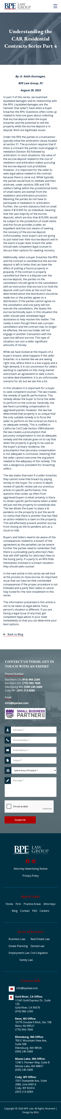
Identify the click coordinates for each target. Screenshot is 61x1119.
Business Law (17, 939)
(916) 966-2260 (31, 679)
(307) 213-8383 (26, 690)
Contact (25, 911)
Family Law (26, 960)
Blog (15, 911)
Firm (18, 904)
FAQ (34, 911)
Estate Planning (18, 946)
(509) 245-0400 (33, 687)
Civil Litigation (39, 953)
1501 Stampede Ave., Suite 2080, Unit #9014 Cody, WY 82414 (31, 1084)
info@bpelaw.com (16, 703)
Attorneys (49, 904)
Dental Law (37, 946)
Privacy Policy (30, 875)
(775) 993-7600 (31, 683)
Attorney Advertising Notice (30, 868)
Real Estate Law (40, 939)
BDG (36, 1112)
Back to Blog (14, 634)
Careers (44, 911)
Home (9, 904)
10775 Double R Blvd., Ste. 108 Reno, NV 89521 (33, 1024)
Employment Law (19, 953)
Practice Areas (32, 904)
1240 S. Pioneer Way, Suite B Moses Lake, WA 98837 (32, 1064)
